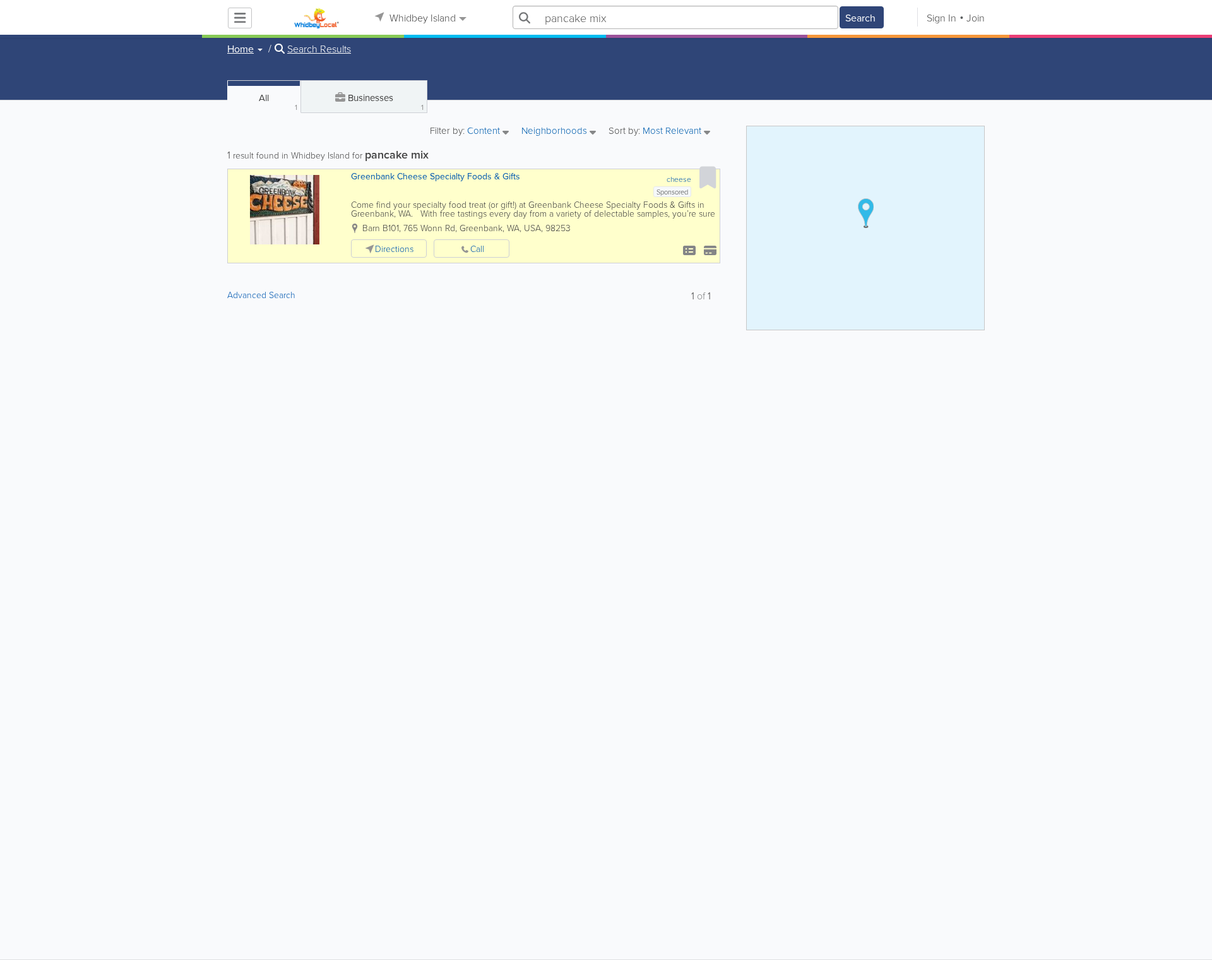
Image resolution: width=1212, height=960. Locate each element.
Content (484, 131)
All (278, 101)
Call (477, 248)
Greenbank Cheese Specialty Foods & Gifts (435, 176)
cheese (679, 179)
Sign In (941, 18)
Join (975, 18)
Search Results (319, 49)
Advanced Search (261, 295)
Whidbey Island (421, 18)
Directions (394, 248)
